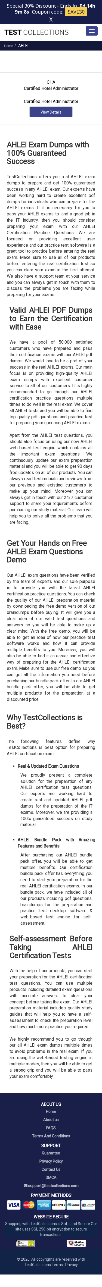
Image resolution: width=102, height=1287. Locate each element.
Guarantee (51, 1153)
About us (51, 1120)
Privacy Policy (51, 1161)
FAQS (51, 1128)
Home (8, 46)
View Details (51, 112)
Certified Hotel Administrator (51, 101)
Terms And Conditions (51, 1136)
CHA (51, 82)
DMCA (51, 1177)
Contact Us (51, 1169)
